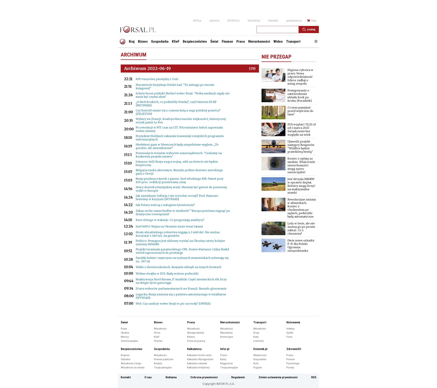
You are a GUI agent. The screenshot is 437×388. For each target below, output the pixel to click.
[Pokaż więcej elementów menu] (316, 41)
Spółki (289, 332)
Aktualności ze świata (132, 367)
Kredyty (158, 363)
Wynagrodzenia (195, 332)
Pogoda (257, 367)
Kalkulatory (194, 349)
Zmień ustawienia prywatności (278, 377)
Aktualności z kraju (131, 363)
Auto (256, 363)
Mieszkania (226, 332)
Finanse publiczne (163, 359)
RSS (313, 377)
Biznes (158, 322)
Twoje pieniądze (163, 367)
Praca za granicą (196, 341)
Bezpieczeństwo (131, 349)
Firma (157, 332)
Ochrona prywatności (204, 377)
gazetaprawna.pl (294, 20)
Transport (259, 322)
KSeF (156, 336)
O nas (148, 377)
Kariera (191, 336)
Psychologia (292, 363)
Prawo (223, 355)
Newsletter (273, 20)
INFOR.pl (197, 20)
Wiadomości (259, 355)
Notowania (293, 322)
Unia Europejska (129, 341)
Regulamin (238, 377)
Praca (191, 322)
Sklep (313, 20)
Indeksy (290, 328)
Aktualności (160, 328)
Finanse (158, 341)
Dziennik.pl (260, 349)
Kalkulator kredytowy (198, 367)
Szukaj (311, 29)
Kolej (255, 336)
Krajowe (125, 355)
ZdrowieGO (293, 349)
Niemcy (125, 336)
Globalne (125, 359)
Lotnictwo (258, 341)
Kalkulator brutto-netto (199, 355)
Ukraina (125, 332)
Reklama (171, 377)
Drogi (256, 332)
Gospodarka (162, 349)
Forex (289, 336)
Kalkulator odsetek (197, 363)
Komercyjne (226, 336)
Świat (124, 322)
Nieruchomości (230, 322)
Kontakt (126, 377)
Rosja (124, 328)
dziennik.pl (214, 20)
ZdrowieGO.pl (254, 20)
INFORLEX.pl (233, 20)
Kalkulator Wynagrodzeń (200, 359)
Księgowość (226, 363)
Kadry (223, 359)
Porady (290, 367)
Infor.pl (224, 349)
